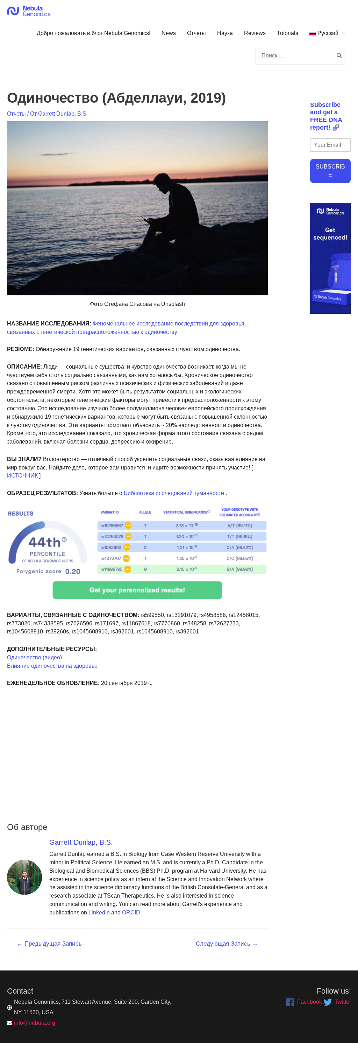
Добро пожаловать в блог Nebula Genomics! (93, 33)
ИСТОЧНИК (22, 476)
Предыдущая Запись (49, 944)
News (169, 33)
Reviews (255, 33)
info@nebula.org (34, 1023)
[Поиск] (339, 55)
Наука (225, 33)
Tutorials (287, 33)
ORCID (131, 912)
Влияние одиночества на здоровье (52, 666)
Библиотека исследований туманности (173, 493)
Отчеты (196, 33)
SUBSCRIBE (330, 171)
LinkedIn (99, 912)
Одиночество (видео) (34, 657)
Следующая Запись (227, 944)
